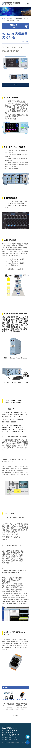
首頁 (3, 19)
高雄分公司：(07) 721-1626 (9, 739)
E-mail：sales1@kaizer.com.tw (10, 734)
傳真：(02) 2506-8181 (8, 735)
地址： (9, 731)
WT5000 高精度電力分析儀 (14, 35)
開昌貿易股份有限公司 (8, 727)
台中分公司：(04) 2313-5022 (10, 737)
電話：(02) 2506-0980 (8, 732)
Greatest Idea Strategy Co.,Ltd (14, 742)
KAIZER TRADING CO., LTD (9, 729)
